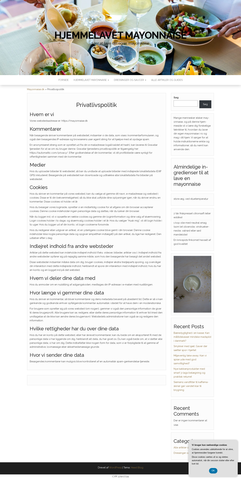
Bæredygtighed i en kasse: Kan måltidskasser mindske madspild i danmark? (192, 336)
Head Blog (137, 467)
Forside (64, 80)
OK (213, 470)
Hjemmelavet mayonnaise (120, 35)
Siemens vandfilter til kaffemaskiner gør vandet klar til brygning (191, 386)
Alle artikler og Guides (167, 80)
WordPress (115, 467)
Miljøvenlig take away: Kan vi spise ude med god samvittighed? (190, 359)
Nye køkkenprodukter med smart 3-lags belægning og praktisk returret (189, 372)
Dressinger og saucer (129, 80)
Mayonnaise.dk (35, 89)
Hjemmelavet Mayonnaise (90, 80)
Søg (176, 97)
